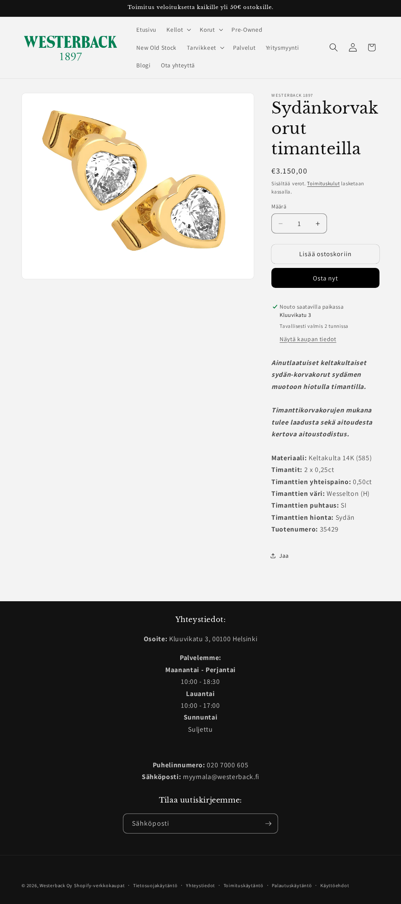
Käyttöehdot (334, 885)
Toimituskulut (323, 183)
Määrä (278, 206)
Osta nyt (325, 278)
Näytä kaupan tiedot (308, 339)
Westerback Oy (56, 885)
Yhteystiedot (200, 885)
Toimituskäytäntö (244, 885)
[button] (178, 29)
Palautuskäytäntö (292, 885)
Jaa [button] (284, 555)
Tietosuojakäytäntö (155, 885)
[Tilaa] (268, 824)
